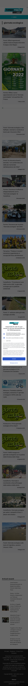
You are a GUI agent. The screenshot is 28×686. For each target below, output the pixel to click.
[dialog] (14, 343)
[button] (14, 341)
